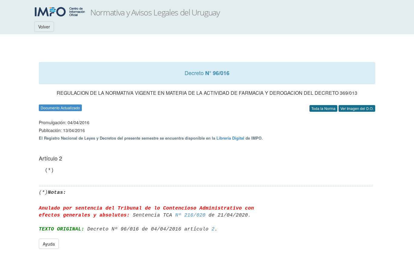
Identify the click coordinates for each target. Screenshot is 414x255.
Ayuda (49, 244)
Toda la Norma (323, 108)
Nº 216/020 (190, 215)
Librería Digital (230, 138)
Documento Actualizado (60, 107)
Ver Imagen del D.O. (356, 108)
